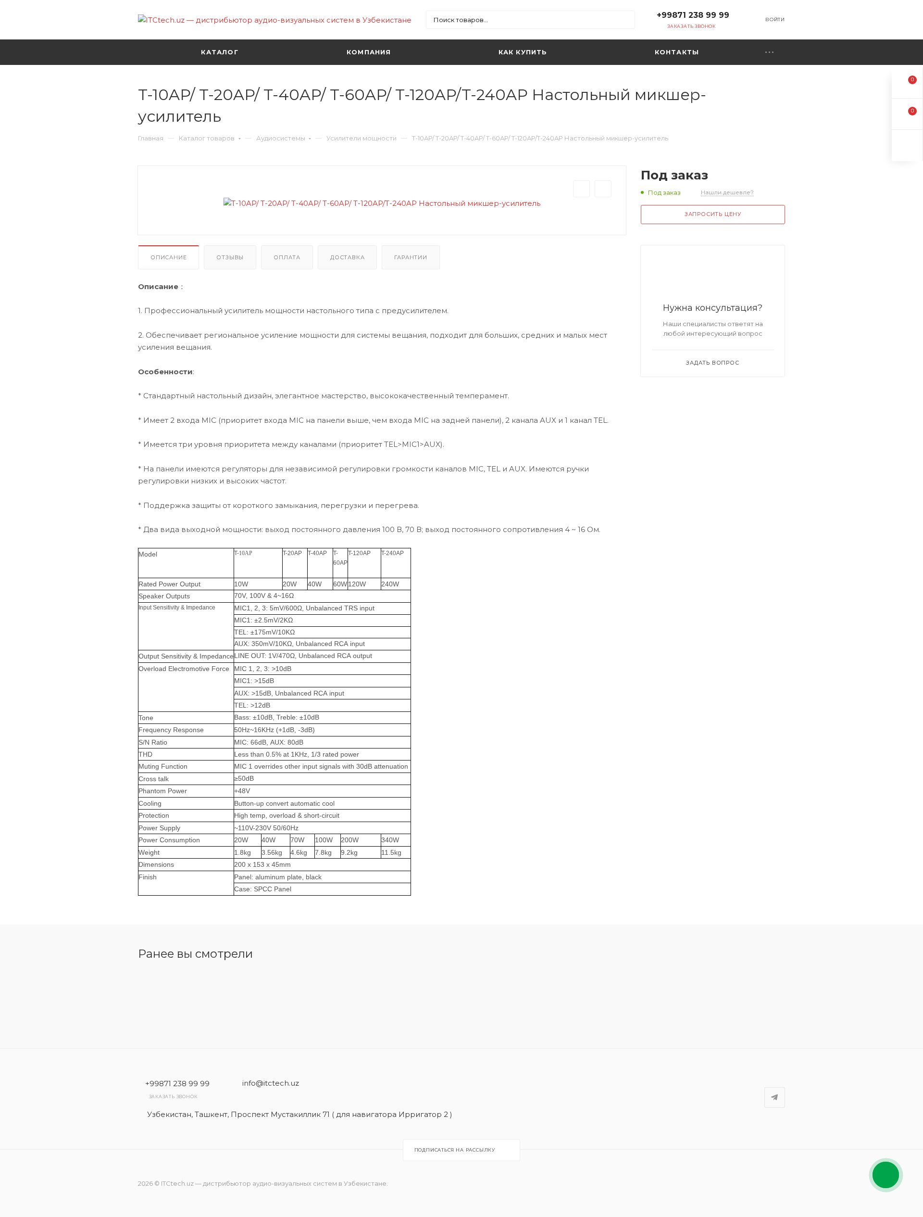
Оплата (287, 257)
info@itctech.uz (270, 1083)
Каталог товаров (207, 138)
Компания (369, 52)
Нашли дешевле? (727, 192)
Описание (168, 257)
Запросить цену (713, 214)
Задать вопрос (712, 362)
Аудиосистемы (280, 138)
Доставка (347, 257)
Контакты (677, 52)
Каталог (219, 52)
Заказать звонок (691, 26)
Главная (150, 138)
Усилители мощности (361, 138)
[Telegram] (774, 1097)
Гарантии (410, 257)
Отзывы (230, 257)
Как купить (523, 52)
